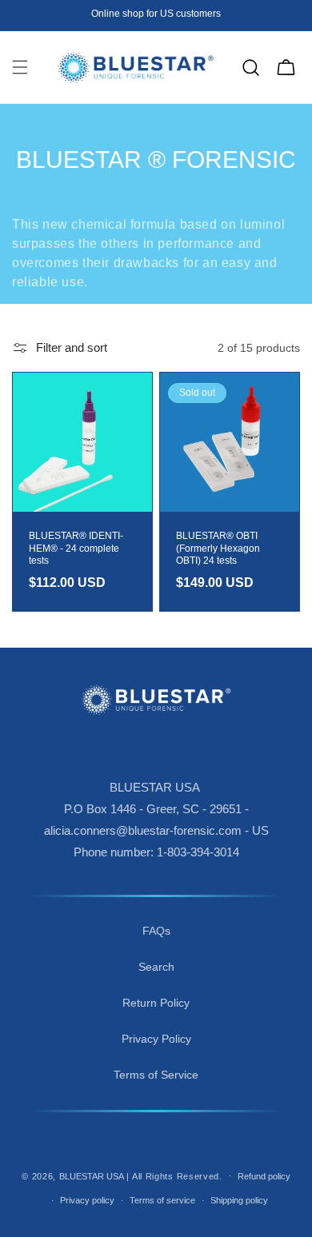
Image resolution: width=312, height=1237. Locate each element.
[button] (20, 67)
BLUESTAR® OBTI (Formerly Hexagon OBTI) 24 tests (218, 548)
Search (156, 966)
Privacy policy (87, 1200)
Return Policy (156, 1002)
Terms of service (162, 1200)
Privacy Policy (156, 1038)
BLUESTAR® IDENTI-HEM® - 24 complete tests (76, 548)
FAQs (156, 930)
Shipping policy (239, 1200)
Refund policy (264, 1176)
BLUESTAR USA (91, 1175)
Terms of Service (156, 1074)
